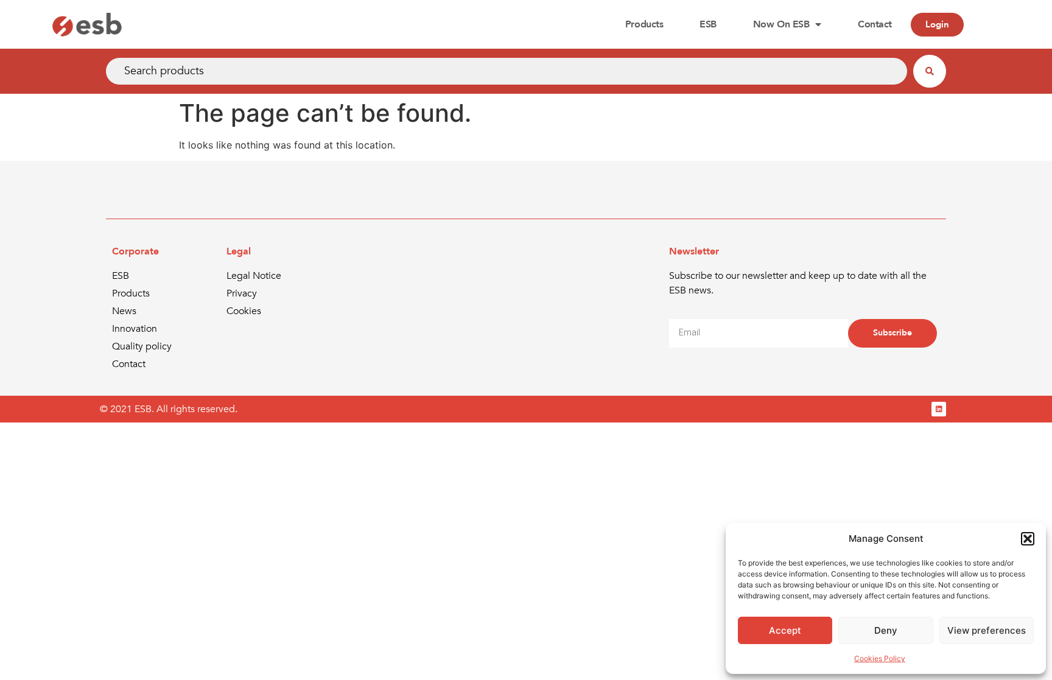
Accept (785, 630)
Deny (885, 630)
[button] (1028, 539)
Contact (875, 24)
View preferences (986, 630)
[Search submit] (929, 71)
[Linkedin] (938, 409)
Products (644, 24)
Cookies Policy (879, 658)
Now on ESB (781, 24)
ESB (708, 24)
